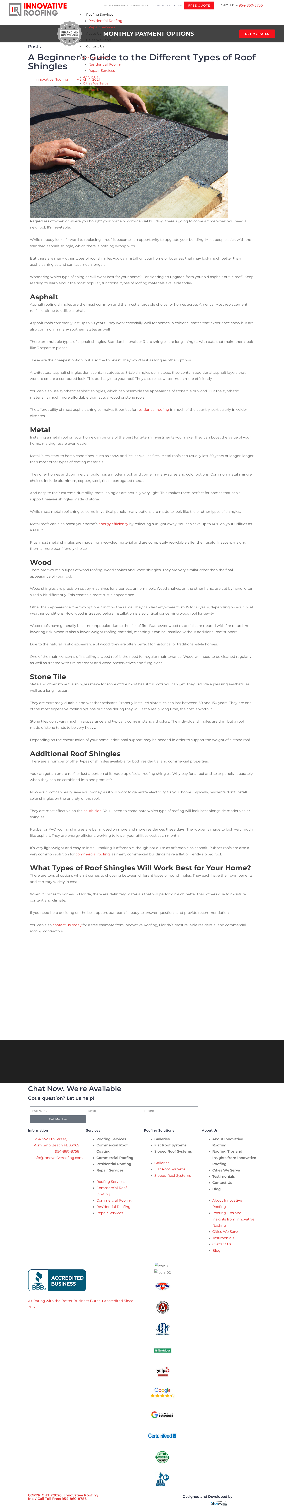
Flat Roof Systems (170, 1145)
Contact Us (95, 46)
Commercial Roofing (114, 1158)
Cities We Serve (99, 40)
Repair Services (101, 27)
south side (92, 811)
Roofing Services (99, 14)
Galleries (162, 1139)
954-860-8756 (251, 5)
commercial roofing (93, 854)
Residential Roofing (105, 21)
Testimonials (223, 1176)
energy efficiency (113, 524)
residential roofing (153, 409)
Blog (216, 1189)
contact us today (67, 925)
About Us (93, 33)
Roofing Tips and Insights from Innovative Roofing (234, 1157)
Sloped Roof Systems (173, 1151)
